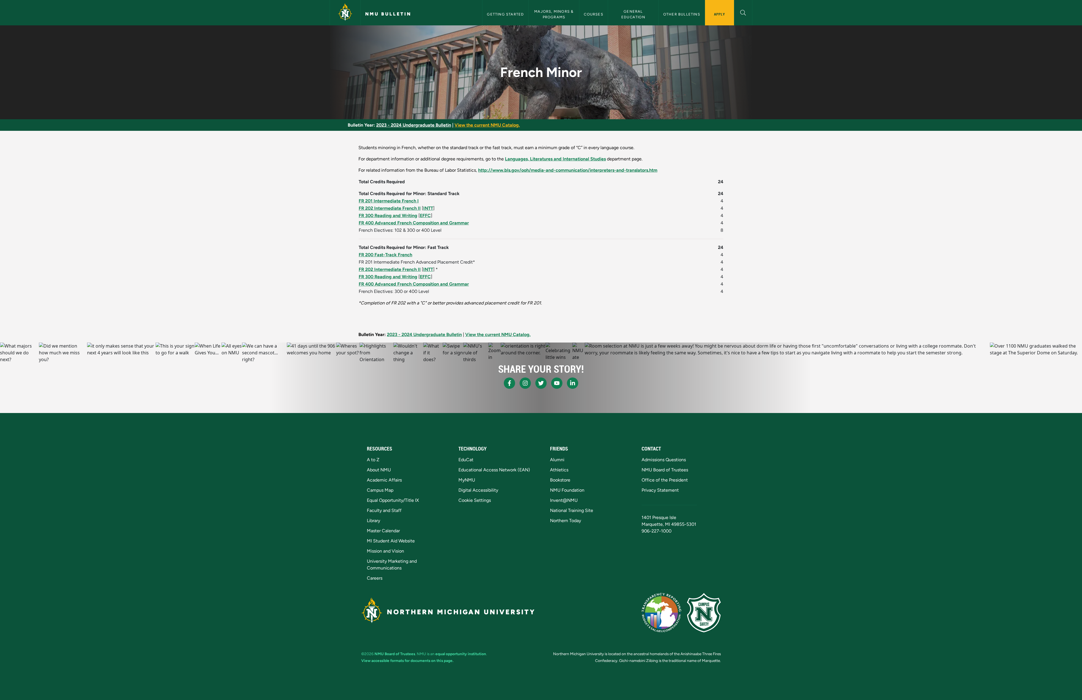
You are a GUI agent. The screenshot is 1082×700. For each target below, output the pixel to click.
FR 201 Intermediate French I (389, 201)
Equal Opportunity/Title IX (393, 500)
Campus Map (380, 490)
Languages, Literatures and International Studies (555, 159)
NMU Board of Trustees (665, 469)
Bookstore (560, 480)
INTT (428, 208)
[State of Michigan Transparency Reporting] (661, 612)
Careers (374, 578)
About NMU (379, 469)
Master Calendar (383, 530)
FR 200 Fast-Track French (385, 254)
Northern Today (565, 520)
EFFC (425, 215)
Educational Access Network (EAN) (494, 469)
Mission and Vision (385, 551)
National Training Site (571, 510)
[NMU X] (541, 383)
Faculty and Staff (384, 510)
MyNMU (466, 480)
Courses (593, 14)
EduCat (465, 459)
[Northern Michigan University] (345, 12)
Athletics (559, 469)
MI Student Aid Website (391, 541)
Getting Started (505, 14)
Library (373, 520)
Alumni (557, 459)
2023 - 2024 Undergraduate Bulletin (413, 125)
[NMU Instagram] (525, 383)
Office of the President (665, 480)
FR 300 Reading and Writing (388, 215)
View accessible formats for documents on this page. (407, 660)
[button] (743, 12)
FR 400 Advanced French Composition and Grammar (414, 223)
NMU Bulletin (388, 14)
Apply (719, 14)
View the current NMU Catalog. (487, 125)
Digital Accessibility (478, 490)
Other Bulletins (681, 14)
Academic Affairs (384, 480)
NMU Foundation (567, 490)
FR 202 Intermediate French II (390, 208)
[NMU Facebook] (509, 383)
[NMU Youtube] (556, 383)
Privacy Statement (660, 490)
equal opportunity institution (460, 654)
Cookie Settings (474, 500)
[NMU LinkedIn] (572, 383)
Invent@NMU (564, 500)
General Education (633, 14)
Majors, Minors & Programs (554, 14)
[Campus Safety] (704, 612)
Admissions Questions (664, 459)
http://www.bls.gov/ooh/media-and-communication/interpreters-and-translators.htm (567, 170)
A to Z (373, 459)
